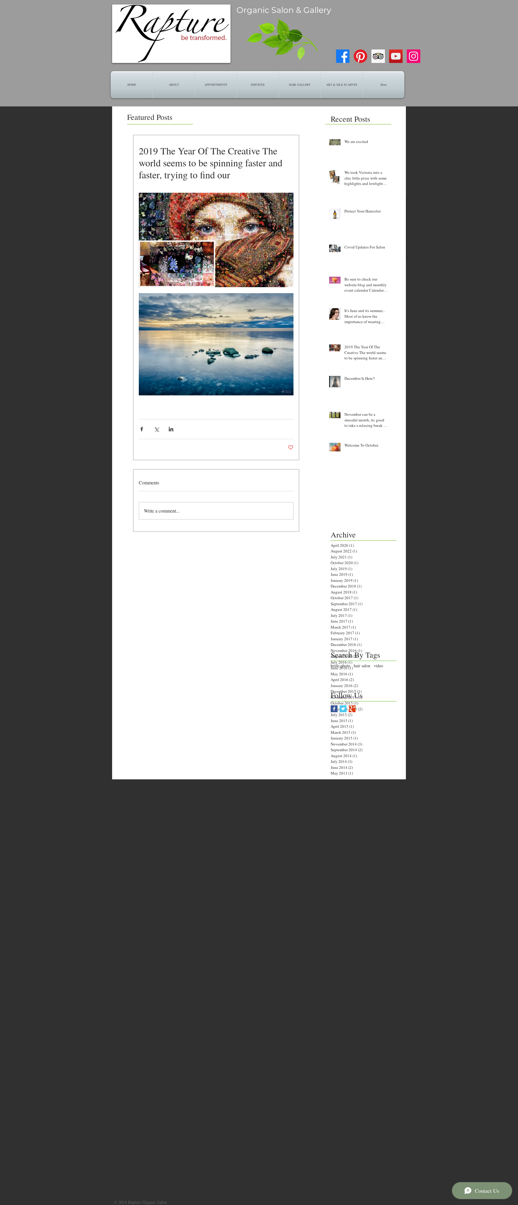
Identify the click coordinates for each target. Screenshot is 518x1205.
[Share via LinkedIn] (171, 429)
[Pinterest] (360, 56)
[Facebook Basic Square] (334, 708)
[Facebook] (343, 56)
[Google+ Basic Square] (352, 708)
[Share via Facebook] (141, 429)
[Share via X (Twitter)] (156, 429)
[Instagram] (413, 56)
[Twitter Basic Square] (343, 708)
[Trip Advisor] (378, 56)
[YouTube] (396, 56)
